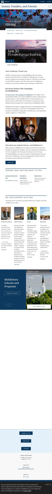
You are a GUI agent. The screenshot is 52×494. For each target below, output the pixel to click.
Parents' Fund (19, 30)
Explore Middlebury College (39, 306)
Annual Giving (10, 30)
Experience (38, 176)
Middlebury (7, 21)
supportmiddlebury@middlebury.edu (26, 468)
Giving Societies (19, 33)
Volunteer (26, 448)
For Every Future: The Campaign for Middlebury (19, 95)
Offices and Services (15, 21)
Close (47, 484)
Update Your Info (26, 433)
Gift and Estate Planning (30, 30)
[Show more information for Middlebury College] (51, 270)
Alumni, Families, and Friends (19, 6)
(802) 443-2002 (26, 467)
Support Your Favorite (12, 293)
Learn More (3, 249)
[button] (42, 1)
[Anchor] (28, 71)
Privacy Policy (27, 491)
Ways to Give (10, 33)
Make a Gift (10, 162)
